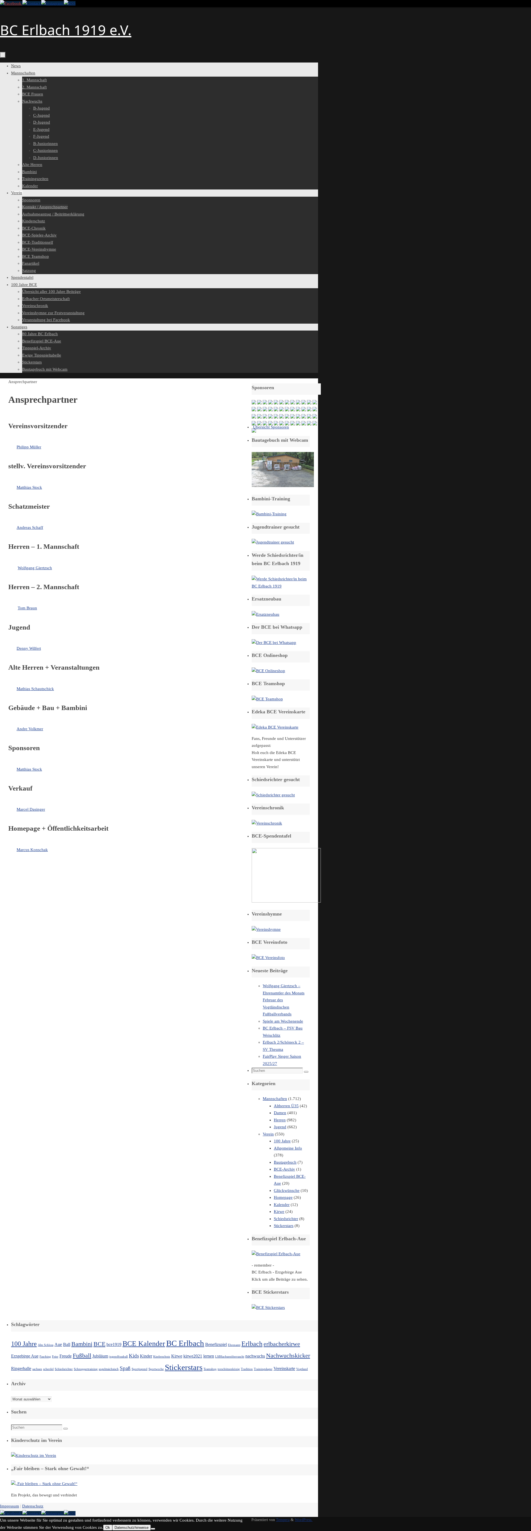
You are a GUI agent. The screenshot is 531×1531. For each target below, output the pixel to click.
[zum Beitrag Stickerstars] (268, 1307)
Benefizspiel (216, 1344)
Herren (280, 1120)
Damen (280, 1113)
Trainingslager (263, 1369)
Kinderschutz (161, 1356)
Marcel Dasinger (31, 809)
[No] (153, 1529)
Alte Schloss (45, 1345)
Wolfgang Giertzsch (35, 568)
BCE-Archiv (284, 1169)
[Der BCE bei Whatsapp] (274, 642)
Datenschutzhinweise (131, 1527)
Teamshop (210, 1369)
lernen (208, 1356)
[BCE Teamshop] (267, 699)
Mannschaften (275, 1098)
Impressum (9, 1506)
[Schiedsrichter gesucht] (273, 795)
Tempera (283, 1520)
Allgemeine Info (288, 1148)
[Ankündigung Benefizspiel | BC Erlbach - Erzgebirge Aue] (276, 1254)
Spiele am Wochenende (283, 1021)
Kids (134, 1356)
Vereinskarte (284, 1368)
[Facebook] (11, 3)
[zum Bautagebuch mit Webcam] (283, 486)
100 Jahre (282, 1141)
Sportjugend (139, 1369)
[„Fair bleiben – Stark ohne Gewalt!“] (44, 1483)
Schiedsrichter (286, 1219)
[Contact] (31, 3)
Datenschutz (32, 1506)
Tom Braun (27, 608)
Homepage (283, 1197)
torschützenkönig (229, 1369)
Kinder (146, 1356)
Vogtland (302, 1369)
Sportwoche (156, 1369)
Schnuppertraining (86, 1369)
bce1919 (113, 1344)
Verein (268, 1134)
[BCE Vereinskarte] (275, 727)
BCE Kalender (144, 1343)
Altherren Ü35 (286, 1106)
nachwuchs (255, 1356)
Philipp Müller (29, 447)
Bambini (81, 1343)
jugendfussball (118, 1356)
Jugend (280, 1127)
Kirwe (279, 1211)
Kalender (282, 1204)
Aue (58, 1344)
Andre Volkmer (30, 729)
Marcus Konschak (32, 850)
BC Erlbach (185, 1343)
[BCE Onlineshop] (268, 671)
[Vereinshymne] (266, 929)
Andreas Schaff (30, 527)
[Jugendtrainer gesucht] (273, 542)
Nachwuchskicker (288, 1355)
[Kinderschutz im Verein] (33, 1455)
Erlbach (251, 1343)
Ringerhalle (21, 1368)
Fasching (45, 1356)
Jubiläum (100, 1356)
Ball (66, 1344)
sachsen (37, 1369)
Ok (107, 1527)
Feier (55, 1356)
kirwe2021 (192, 1356)
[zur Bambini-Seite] (269, 514)
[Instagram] (52, 3)
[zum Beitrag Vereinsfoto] (268, 957)
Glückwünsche (287, 1190)
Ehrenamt (234, 1345)
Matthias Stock (29, 487)
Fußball (82, 1355)
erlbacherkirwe (282, 1343)
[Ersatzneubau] (265, 614)
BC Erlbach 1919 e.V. (65, 29)
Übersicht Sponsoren (271, 427)
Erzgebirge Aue (24, 1356)
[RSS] (70, 3)
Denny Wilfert (29, 648)
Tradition (247, 1369)
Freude (65, 1356)
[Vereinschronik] (267, 823)
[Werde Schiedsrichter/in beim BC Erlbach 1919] (281, 586)
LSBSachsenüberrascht (229, 1356)
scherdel (48, 1369)
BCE (99, 1343)
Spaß (125, 1368)
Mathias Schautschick (35, 689)
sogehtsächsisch (109, 1369)
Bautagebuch (285, 1162)
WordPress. (304, 1520)
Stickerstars (283, 1225)
